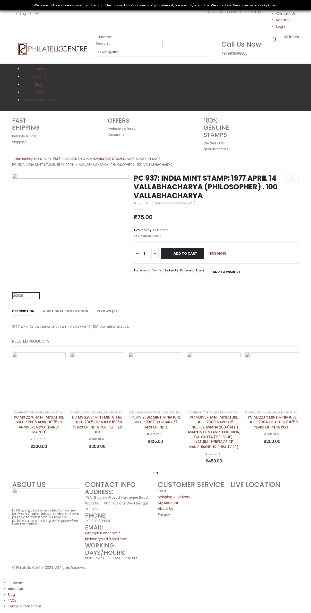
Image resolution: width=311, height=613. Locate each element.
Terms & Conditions (39, 100)
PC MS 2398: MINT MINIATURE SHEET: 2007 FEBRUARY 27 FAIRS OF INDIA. (155, 422)
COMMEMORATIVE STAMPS (28, 412)
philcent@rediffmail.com (106, 539)
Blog (38, 84)
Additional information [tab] (65, 311)
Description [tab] (23, 311)
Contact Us (285, 13)
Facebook (142, 270)
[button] (154, 472)
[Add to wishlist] (58, 359)
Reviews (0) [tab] (107, 311)
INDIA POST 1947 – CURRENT (62, 412)
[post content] (39, 379)
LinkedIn (171, 270)
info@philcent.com (101, 533)
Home (41, 69)
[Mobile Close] (1, 577)
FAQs (39, 92)
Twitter (157, 270)
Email (200, 270)
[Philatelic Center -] (52, 48)
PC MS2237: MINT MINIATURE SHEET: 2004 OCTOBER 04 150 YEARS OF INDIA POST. (272, 422)
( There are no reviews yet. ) (173, 203)
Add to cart (185, 253)
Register (283, 19)
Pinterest (187, 270)
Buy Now (217, 253)
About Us (38, 76)
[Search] (99, 60)
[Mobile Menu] (14, 44)
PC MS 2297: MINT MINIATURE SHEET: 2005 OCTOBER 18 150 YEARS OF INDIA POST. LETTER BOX (97, 425)
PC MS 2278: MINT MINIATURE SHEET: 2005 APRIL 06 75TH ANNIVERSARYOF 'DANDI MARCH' (39, 425)
